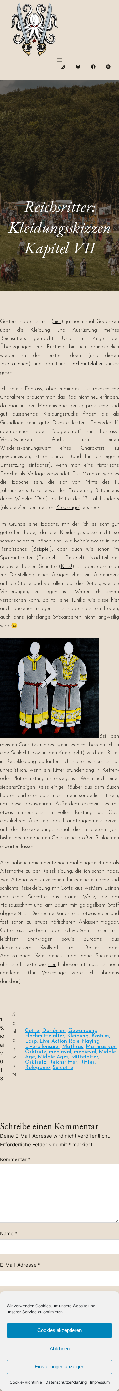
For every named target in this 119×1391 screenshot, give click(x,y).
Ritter (87, 1062)
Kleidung (78, 1036)
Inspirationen (14, 364)
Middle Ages (53, 1057)
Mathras (72, 1046)
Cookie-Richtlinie (26, 1382)
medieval (85, 1052)
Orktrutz (35, 1062)
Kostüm (100, 1036)
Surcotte (63, 1067)
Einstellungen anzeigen (59, 1366)
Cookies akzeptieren (59, 1330)
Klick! (66, 566)
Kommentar (15, 1159)
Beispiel (41, 549)
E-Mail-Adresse (20, 1265)
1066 (40, 499)
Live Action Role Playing (69, 1041)
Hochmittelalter (85, 364)
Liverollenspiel (42, 1046)
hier (57, 321)
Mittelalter (84, 1057)
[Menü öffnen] (59, 60)
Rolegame (37, 1067)
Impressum (100, 1382)
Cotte (32, 1030)
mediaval (60, 1052)
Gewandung (83, 1030)
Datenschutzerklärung (66, 1382)
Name (9, 1233)
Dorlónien (54, 1030)
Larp (31, 1041)
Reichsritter (63, 1062)
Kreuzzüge (67, 507)
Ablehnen (60, 1348)
